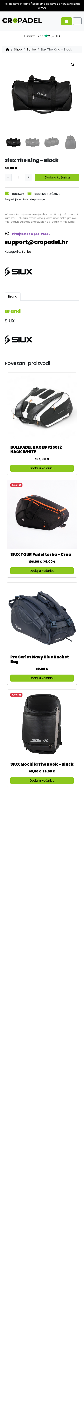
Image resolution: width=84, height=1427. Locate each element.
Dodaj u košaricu (57, 177)
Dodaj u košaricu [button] (42, 468)
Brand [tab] (12, 296)
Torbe (31, 49)
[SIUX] (19, 271)
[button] (72, 64)
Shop (18, 49)
